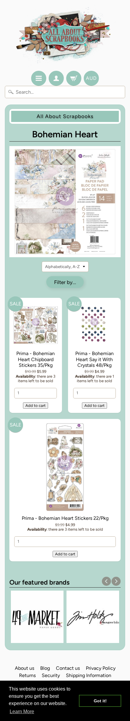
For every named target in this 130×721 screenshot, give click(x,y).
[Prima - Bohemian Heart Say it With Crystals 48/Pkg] (94, 325)
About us (24, 668)
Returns (27, 675)
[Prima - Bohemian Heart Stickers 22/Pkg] (65, 468)
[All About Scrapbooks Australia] (65, 36)
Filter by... (65, 282)
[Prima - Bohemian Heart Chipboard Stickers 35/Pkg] (35, 325)
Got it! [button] (100, 700)
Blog (45, 668)
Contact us (68, 668)
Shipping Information (88, 675)
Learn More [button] (22, 711)
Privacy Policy (100, 668)
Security (51, 675)
